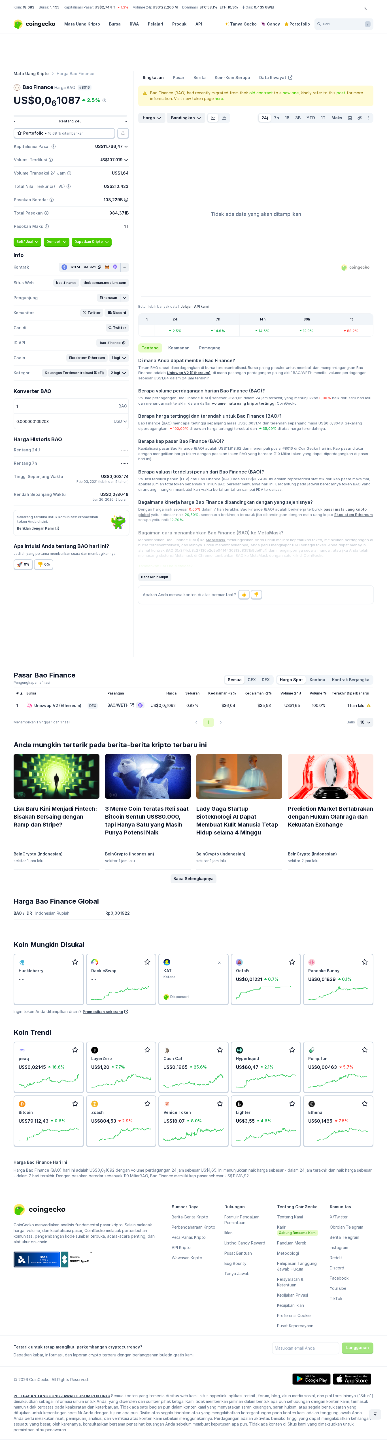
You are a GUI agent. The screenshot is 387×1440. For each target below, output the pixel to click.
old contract (261, 92)
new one (291, 92)
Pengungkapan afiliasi (32, 682)
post (341, 92)
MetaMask (216, 540)
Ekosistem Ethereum (353, 514)
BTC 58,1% (208, 7)
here (219, 98)
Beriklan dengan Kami (35, 528)
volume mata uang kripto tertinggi (244, 403)
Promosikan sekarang (103, 1011)
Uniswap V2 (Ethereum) (188, 372)
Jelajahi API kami (194, 306)
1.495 (54, 7)
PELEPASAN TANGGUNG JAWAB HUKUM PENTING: (62, 1396)
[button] (66, 283)
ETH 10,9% (229, 7)
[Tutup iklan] (219, 963)
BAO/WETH (118, 705)
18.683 (28, 7)
